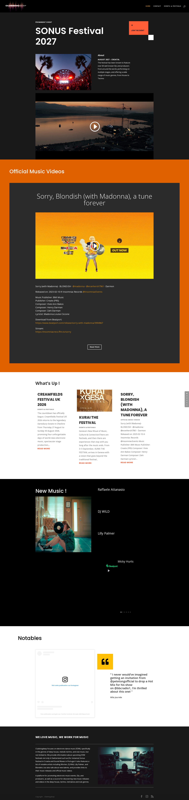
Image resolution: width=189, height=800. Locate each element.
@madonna (79, 286)
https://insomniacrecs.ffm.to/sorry (53, 331)
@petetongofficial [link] (122, 681)
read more (44, 448)
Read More (94, 347)
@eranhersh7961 (95, 286)
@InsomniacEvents (92, 291)
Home (148, 6)
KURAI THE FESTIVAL (88, 420)
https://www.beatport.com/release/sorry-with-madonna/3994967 (69, 322)
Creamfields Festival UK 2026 (50, 399)
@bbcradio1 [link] (122, 688)
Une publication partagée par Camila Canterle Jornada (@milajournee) (65, 714)
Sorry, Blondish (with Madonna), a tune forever (94, 199)
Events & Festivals (172, 6)
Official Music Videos (130, 420)
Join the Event (137, 30)
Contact (157, 6)
